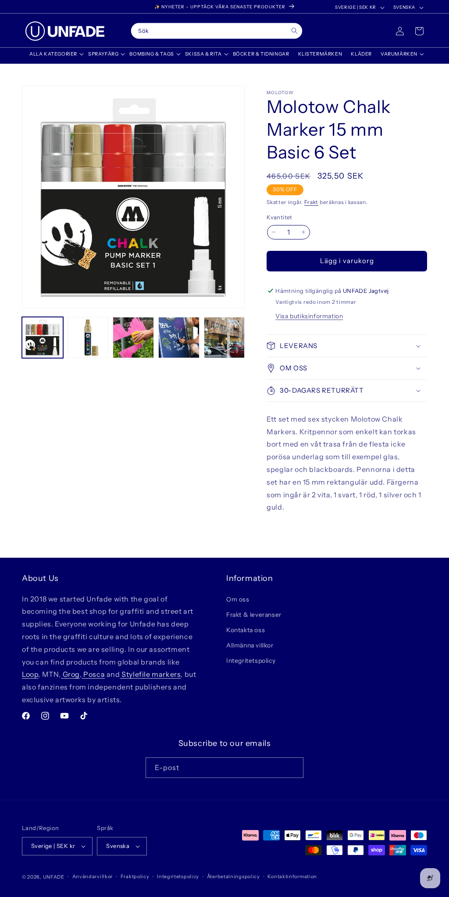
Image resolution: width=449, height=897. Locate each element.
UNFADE (53, 877)
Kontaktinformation (292, 876)
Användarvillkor (92, 876)
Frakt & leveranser (254, 615)
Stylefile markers (150, 674)
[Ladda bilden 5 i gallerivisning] (224, 337)
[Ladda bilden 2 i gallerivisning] (88, 337)
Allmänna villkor (250, 645)
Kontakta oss (245, 630)
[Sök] (294, 31)
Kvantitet (279, 217)
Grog (70, 674)
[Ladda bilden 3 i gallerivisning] (133, 337)
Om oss (237, 599)
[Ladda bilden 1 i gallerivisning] (42, 337)
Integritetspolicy (250, 661)
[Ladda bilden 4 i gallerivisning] (179, 337)
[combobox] (216, 31)
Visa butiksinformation (309, 316)
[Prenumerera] (293, 767)
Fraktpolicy (135, 876)
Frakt (311, 202)
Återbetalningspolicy (233, 876)
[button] (54, 53)
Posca (93, 674)
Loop (30, 674)
